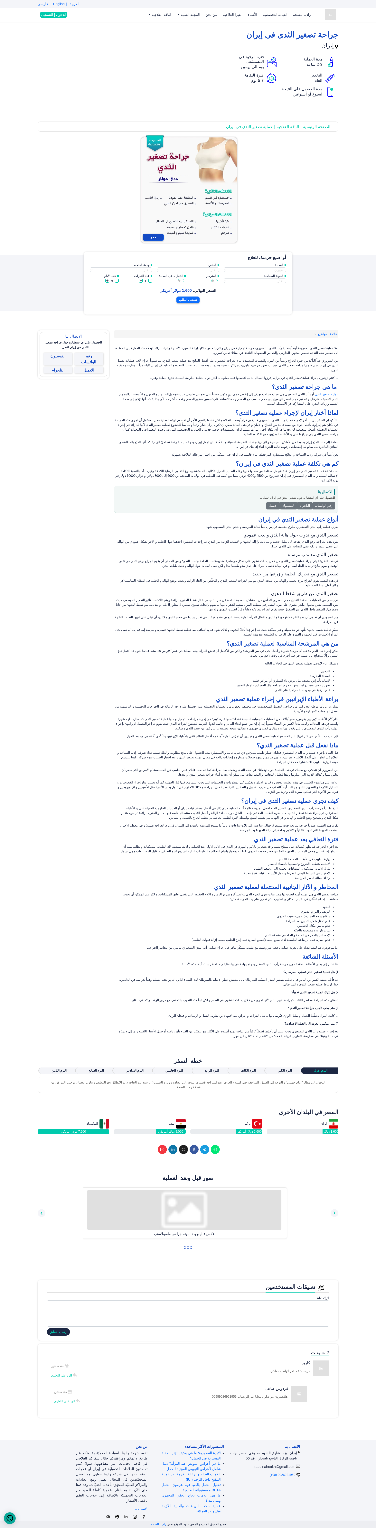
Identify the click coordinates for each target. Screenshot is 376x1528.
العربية (74, 4)
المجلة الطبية (190, 15)
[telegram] (204, 1149)
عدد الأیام (110, 276)
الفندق (212, 265)
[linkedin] (172, 1149)
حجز (153, 237)
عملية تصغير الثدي (326, 394)
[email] (162, 1149)
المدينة (279, 265)
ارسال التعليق (58, 1331)
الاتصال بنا (141, 1508)
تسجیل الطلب (188, 299)
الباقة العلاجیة (161, 15)
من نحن (211, 15)
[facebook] (194, 1149)
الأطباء (252, 15)
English (58, 4)
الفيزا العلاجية (232, 15)
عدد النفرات (142, 276)
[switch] (214, 280)
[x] (183, 1149)
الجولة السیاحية (274, 276)
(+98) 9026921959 (282, 1475)
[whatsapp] (215, 1149)
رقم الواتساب (324, 505)
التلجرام (305, 505)
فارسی (43, 4)
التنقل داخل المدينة (171, 276)
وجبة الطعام (142, 265)
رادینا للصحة (302, 15)
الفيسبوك (288, 505)
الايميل (273, 505)
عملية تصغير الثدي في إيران (249, 126)
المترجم (211, 276)
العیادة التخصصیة (275, 15)
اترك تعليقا (322, 1298)
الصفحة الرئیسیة (316, 126)
